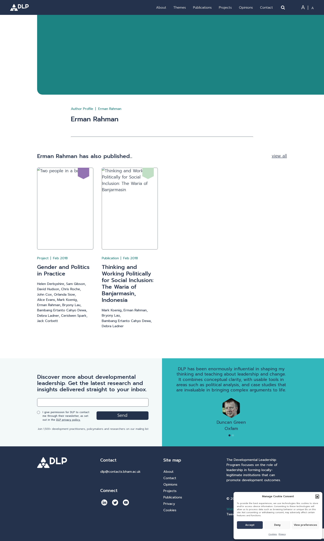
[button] (317, 496)
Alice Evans (46, 300)
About (161, 7)
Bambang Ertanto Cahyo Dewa (61, 310)
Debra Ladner (48, 316)
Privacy (282, 534)
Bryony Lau (71, 305)
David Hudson (48, 289)
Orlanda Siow (64, 294)
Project (43, 258)
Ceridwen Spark (73, 316)
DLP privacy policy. (68, 420)
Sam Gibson (75, 284)
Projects (225, 7)
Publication (110, 258)
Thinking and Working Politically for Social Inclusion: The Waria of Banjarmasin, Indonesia (128, 283)
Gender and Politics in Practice (63, 270)
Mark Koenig (67, 300)
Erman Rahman (48, 305)
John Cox (44, 294)
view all (279, 156)
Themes (179, 7)
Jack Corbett (47, 321)
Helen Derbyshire (50, 284)
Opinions (246, 7)
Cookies (272, 534)
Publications (202, 7)
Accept (249, 525)
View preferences (305, 525)
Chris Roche (70, 289)
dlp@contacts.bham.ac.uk (120, 471)
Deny (277, 525)
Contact (266, 7)
